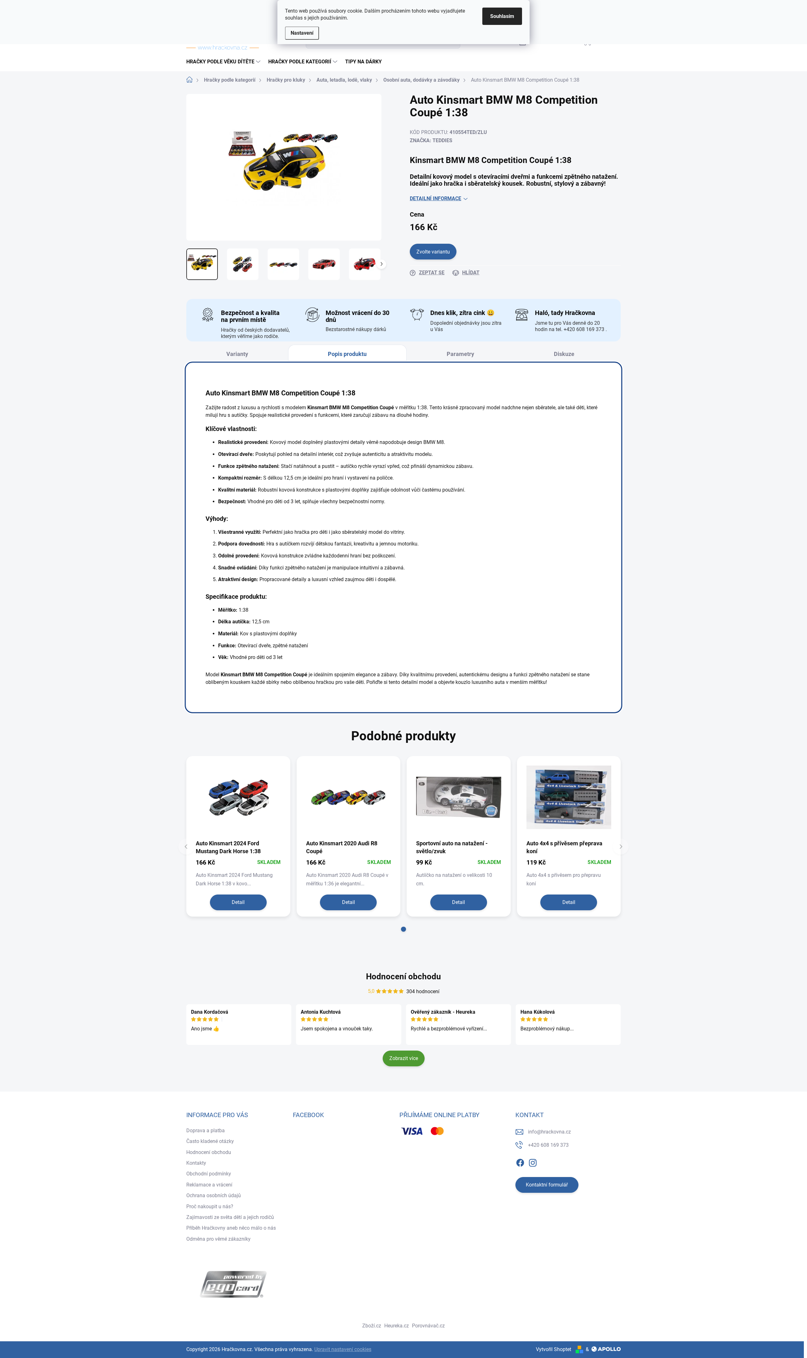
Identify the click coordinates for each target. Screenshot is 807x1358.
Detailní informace (435, 198)
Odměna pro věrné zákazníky (218, 1239)
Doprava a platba (205, 1131)
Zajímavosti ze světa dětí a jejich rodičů (230, 1217)
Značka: (431, 140)
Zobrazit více (403, 1058)
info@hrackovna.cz (549, 1132)
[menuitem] (224, 61)
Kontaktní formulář (547, 1185)
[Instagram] (532, 1161)
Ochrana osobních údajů (213, 1195)
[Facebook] (520, 1161)
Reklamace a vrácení (209, 1185)
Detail (238, 902)
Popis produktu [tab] (347, 354)
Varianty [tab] (237, 354)
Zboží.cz (371, 1326)
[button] (403, 929)
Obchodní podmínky (208, 1174)
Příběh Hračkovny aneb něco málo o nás (231, 1228)
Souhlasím (502, 16)
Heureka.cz (396, 1326)
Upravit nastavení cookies (342, 1349)
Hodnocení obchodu (403, 976)
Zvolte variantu (433, 252)
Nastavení (302, 33)
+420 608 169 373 (548, 1145)
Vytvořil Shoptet (553, 1349)
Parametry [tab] (460, 354)
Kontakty (196, 1163)
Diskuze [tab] (564, 354)
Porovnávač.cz (428, 1326)
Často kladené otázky (210, 1141)
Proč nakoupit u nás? (209, 1206)
